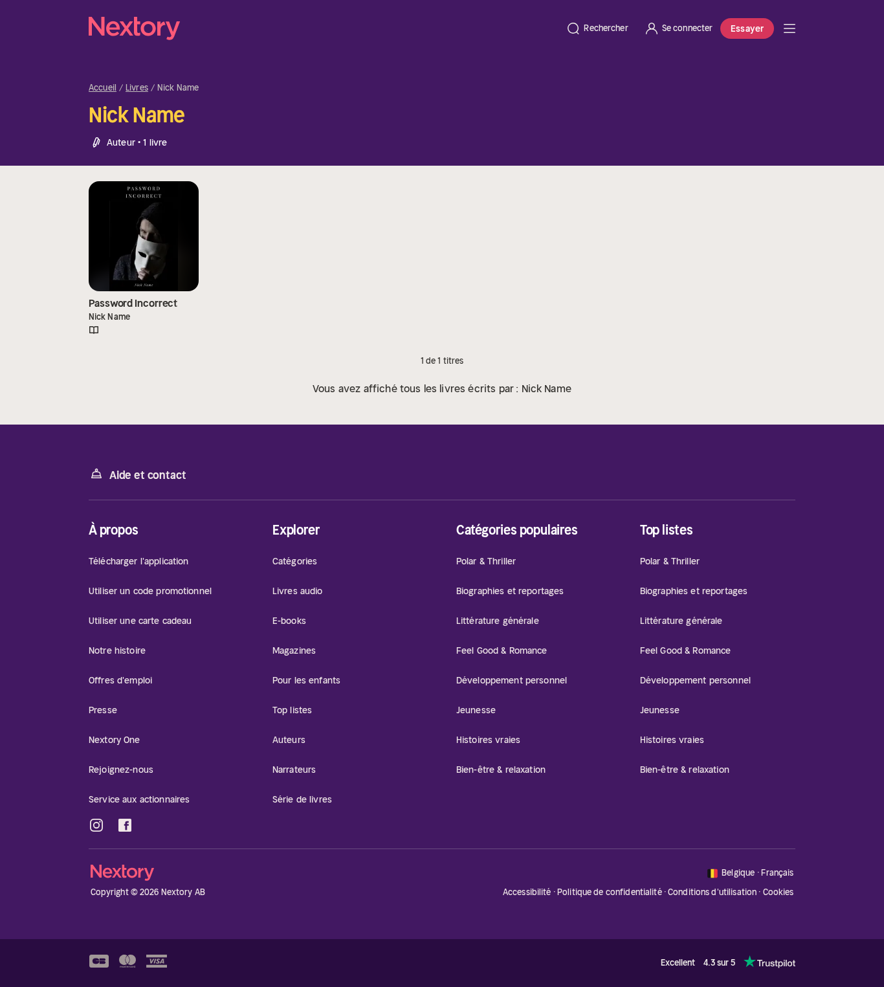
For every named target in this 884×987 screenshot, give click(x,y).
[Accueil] (323, 28)
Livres (137, 88)
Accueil (102, 88)
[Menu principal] (789, 28)
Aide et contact (147, 475)
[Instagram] (96, 825)
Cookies (778, 892)
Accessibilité (527, 892)
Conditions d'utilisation (712, 892)
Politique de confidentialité (609, 892)
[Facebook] (125, 825)
